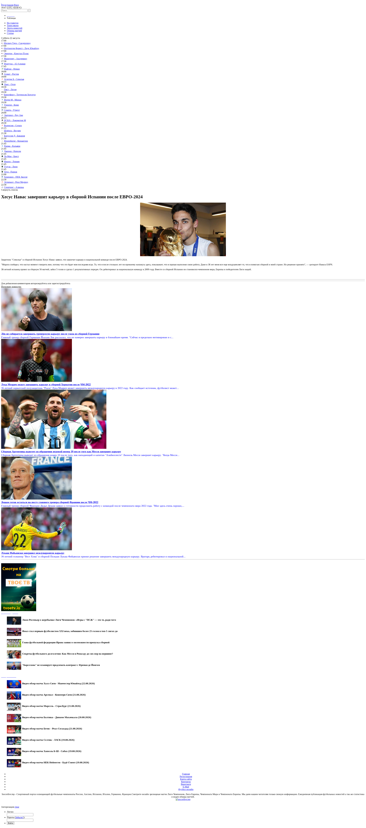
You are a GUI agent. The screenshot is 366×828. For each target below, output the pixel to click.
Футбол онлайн (185, 789)
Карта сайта (186, 779)
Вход (16, 5)
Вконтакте (186, 784)
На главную (12, 23)
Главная (186, 774)
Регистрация (7, 5)
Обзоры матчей (14, 30)
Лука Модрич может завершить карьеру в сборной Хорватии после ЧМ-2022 (46, 384)
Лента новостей (14, 28)
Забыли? (19, 817)
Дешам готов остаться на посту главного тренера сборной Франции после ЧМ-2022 (49, 502)
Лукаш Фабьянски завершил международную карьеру (32, 553)
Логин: (10, 812)
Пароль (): (16, 817)
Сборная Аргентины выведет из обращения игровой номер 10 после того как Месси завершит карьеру (61, 451)
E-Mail (186, 787)
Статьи (10, 33)
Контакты (186, 781)
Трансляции (13, 25)
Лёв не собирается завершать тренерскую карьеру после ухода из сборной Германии (50, 333)
